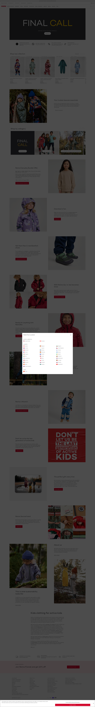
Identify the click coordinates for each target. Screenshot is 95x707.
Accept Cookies (73, 704)
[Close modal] (71, 335)
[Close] (93, 703)
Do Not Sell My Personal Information (73, 702)
